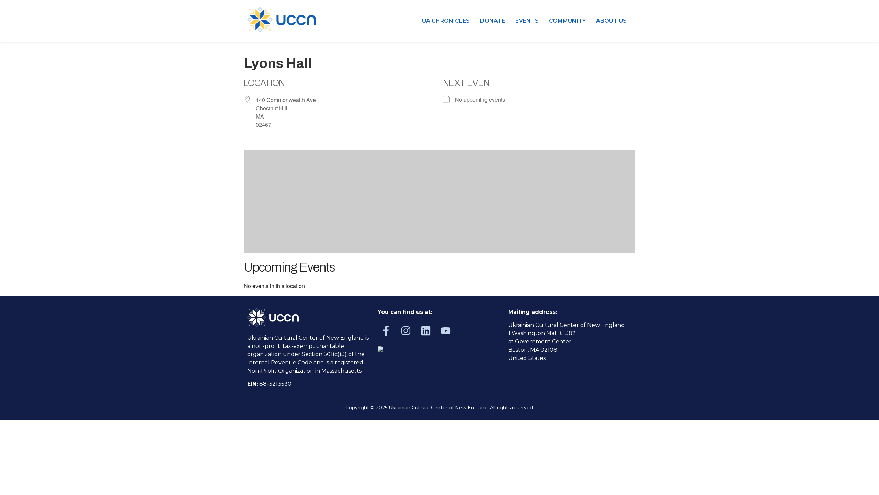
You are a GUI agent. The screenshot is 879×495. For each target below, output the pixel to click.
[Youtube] (445, 330)
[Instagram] (406, 330)
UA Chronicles (446, 21)
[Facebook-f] (386, 330)
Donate (492, 21)
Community (567, 21)
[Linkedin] (426, 330)
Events (527, 21)
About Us (611, 21)
